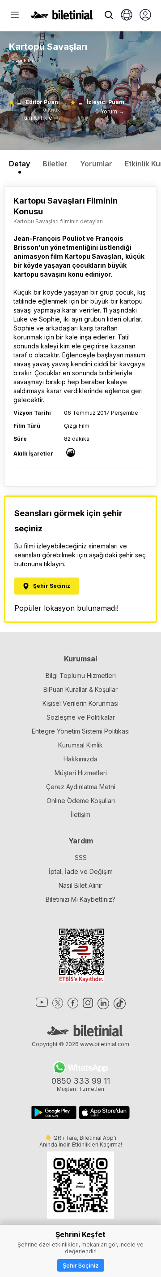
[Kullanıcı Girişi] (145, 16)
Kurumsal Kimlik (80, 745)
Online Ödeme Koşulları (81, 800)
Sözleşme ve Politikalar (81, 717)
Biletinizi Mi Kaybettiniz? (80, 899)
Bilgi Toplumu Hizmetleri (81, 675)
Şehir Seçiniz (81, 1265)
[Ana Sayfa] (61, 17)
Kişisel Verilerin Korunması (80, 703)
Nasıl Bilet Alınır (80, 885)
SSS (81, 857)
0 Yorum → (109, 111)
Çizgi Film (22, 60)
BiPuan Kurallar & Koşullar (80, 689)
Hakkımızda (80, 759)
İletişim (80, 814)
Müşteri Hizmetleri (81, 773)
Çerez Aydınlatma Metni (80, 787)
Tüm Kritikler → (40, 117)
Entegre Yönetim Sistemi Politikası (81, 731)
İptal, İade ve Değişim (81, 871)
